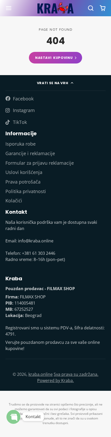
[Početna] (55, 8)
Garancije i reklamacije (30, 153)
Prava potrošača (23, 182)
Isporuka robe (20, 144)
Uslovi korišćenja (23, 172)
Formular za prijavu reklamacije (39, 163)
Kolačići (13, 200)
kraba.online (40, 374)
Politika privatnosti (25, 191)
